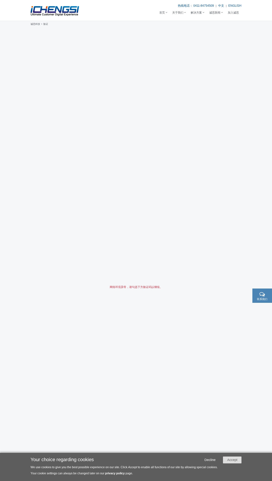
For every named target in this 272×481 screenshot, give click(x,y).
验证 (45, 24)
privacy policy (115, 473)
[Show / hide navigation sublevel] (163, 13)
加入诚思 (233, 12)
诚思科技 (35, 24)
